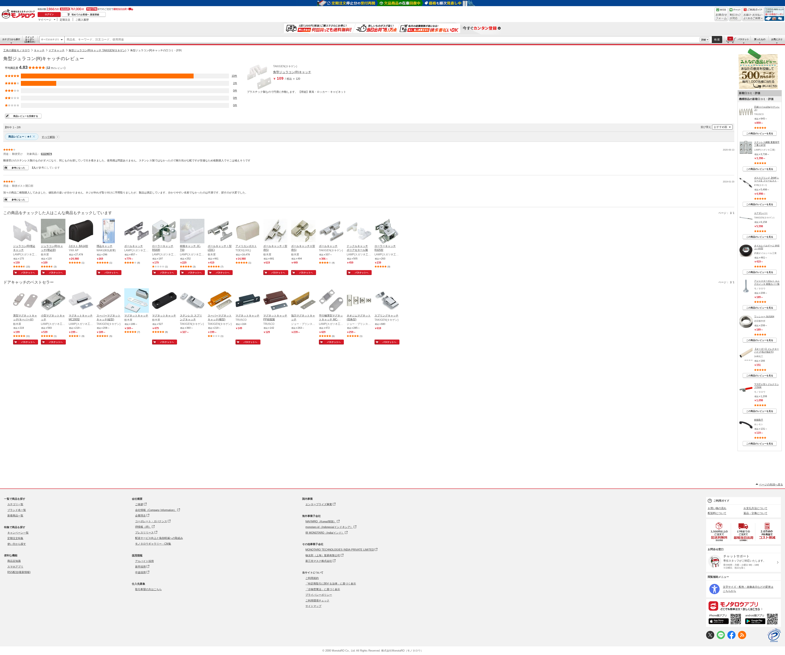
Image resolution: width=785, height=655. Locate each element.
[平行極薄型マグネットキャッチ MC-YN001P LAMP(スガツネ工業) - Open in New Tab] (331, 301)
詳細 (703, 39)
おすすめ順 (720, 127)
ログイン (49, 14)
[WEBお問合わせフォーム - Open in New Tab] (721, 14)
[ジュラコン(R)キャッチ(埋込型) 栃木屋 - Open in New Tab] (53, 231)
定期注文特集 (15, 538)
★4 (19, 136)
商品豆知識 (14, 560)
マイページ (44, 19)
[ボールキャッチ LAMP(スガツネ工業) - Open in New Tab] (136, 231)
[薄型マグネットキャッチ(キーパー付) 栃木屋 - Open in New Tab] (25, 301)
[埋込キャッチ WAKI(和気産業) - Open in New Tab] (108, 231)
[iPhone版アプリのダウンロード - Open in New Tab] (725, 620)
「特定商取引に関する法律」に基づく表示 (330, 583)
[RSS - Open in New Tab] (742, 638)
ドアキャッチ (57, 50)
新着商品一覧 (15, 515)
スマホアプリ (15, 566)
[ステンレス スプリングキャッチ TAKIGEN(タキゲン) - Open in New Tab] (192, 301)
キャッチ (39, 50)
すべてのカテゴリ (50, 39)
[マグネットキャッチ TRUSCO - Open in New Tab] (248, 301)
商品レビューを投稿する (25, 116)
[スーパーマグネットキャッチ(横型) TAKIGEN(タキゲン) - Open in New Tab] (220, 301)
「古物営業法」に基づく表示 (322, 589)
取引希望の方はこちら (148, 589)
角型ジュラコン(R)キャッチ (292, 72)
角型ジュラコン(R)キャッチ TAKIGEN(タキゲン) (97, 50)
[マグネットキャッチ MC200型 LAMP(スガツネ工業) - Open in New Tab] (81, 301)
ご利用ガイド (721, 500)
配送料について (717, 513)
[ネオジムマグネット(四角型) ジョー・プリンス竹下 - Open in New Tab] (359, 301)
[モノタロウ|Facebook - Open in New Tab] (731, 638)
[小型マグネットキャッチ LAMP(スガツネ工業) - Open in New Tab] (53, 301)
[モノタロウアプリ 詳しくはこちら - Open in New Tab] (743, 606)
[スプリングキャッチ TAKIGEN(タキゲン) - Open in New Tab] (387, 301)
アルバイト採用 (144, 561)
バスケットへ (28, 272)
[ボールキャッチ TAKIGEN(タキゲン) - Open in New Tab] (331, 231)
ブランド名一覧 (16, 510)
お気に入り (777, 39)
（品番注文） (29, 39)
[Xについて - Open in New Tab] (710, 638)
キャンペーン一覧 (18, 532)
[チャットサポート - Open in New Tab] (735, 14)
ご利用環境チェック (317, 600)
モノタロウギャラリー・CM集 (153, 543)
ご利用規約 (312, 578)
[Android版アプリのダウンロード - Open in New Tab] (762, 620)
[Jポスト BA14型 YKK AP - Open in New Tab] (81, 231)
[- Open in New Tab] (719, 532)
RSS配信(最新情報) (18, 572)
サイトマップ (313, 606)
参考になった (18, 168)
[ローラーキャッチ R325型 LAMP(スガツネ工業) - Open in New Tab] (387, 231)
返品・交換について (755, 513)
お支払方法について (755, 508)
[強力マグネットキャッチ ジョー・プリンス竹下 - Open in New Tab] (303, 301)
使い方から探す (16, 543)
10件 (234, 75)
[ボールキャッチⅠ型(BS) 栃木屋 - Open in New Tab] (275, 231)
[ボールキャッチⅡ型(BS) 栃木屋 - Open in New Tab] (303, 231)
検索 (717, 39)
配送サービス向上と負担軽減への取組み (159, 538)
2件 (235, 83)
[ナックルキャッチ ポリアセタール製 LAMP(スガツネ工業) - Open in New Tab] (359, 231)
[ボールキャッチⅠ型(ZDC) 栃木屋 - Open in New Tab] (220, 231)
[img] (19, 14)
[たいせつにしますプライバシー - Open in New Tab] (774, 635)
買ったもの (759, 39)
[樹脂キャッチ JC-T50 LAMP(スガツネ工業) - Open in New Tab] (192, 231)
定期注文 (65, 19)
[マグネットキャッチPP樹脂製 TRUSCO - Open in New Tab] (275, 301)
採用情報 (137, 555)
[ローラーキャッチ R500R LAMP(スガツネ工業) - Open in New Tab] (164, 231)
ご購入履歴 (82, 19)
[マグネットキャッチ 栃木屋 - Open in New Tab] (136, 301)
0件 (235, 90)
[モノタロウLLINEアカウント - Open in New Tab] (721, 638)
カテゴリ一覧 (15, 504)
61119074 (46, 153)
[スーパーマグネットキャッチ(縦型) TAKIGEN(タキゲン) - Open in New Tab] (108, 301)
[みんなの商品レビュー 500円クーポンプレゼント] (758, 88)
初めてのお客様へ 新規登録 (85, 14)
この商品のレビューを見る (759, 133)
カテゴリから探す (11, 39)
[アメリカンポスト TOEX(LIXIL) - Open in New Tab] (248, 231)
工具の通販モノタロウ (16, 50)
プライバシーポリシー (318, 594)
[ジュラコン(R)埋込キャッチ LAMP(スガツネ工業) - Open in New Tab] (25, 231)
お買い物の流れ (717, 508)
